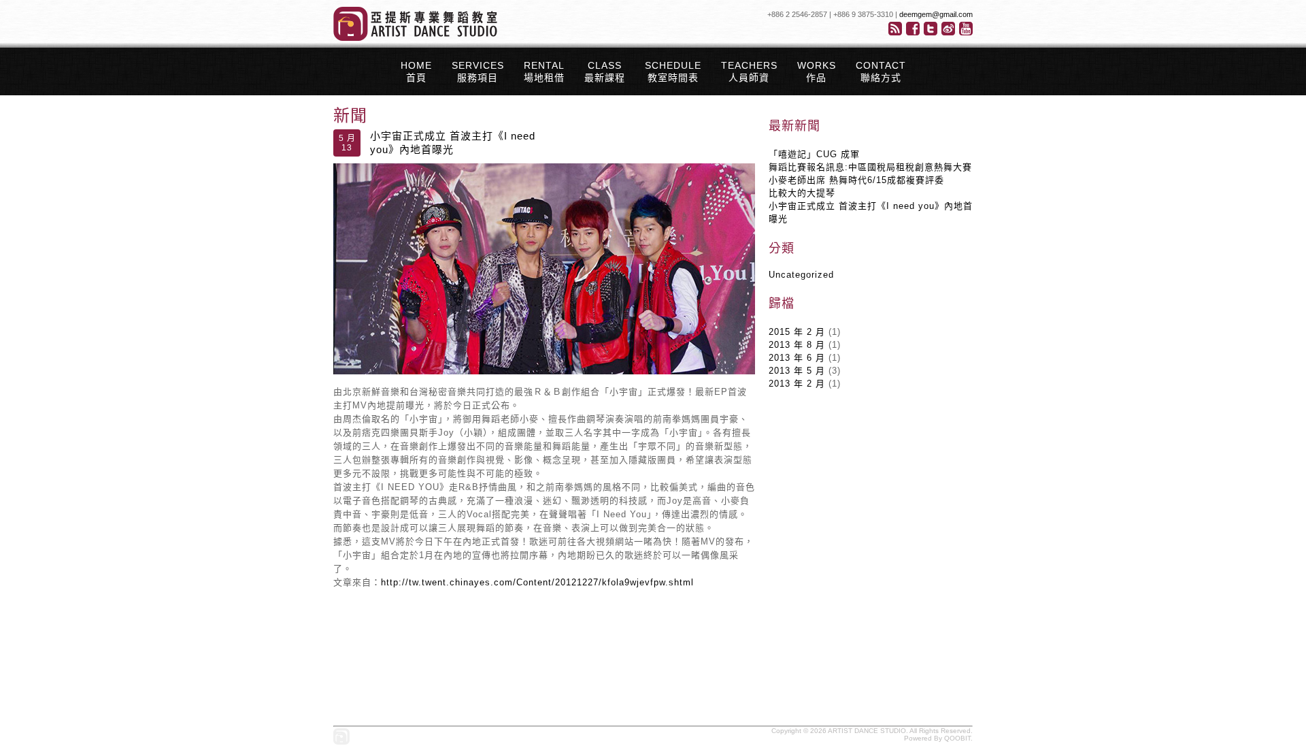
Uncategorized (801, 275)
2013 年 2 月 (797, 383)
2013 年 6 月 (797, 358)
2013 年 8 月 (797, 345)
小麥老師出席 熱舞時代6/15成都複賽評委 (856, 180)
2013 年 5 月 (797, 371)
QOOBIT (957, 738)
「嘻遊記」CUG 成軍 (814, 154)
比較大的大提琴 (802, 193)
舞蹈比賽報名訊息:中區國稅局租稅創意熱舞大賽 (870, 167)
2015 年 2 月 (797, 332)
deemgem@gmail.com (936, 14)
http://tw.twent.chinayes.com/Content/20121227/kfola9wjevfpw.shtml (537, 582)
